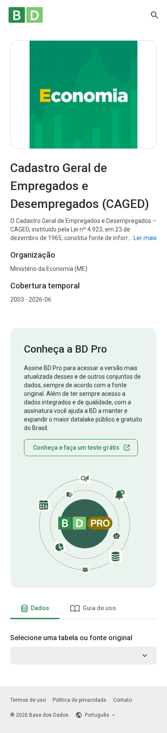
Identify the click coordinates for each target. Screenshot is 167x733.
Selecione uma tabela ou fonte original (71, 638)
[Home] (26, 15)
